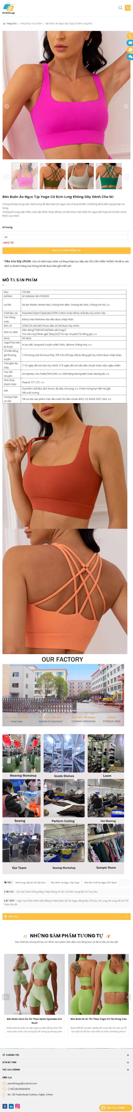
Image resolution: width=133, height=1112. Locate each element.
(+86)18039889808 (19, 1089)
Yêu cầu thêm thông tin (66, 250)
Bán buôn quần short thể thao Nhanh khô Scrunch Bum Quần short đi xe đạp (34, 1021)
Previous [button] (6, 997)
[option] (66, 95)
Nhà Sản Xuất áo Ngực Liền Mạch (101, 882)
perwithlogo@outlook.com (22, 1083)
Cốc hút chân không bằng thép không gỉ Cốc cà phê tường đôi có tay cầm (57, 892)
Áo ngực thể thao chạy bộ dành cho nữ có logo (99, 1019)
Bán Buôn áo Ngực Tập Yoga (65, 882)
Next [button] (127, 997)
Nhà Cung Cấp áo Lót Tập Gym (30, 882)
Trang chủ (11, 23)
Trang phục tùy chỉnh (31, 23)
